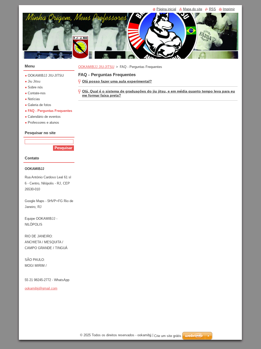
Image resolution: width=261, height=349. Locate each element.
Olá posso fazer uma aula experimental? (117, 81)
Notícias (34, 99)
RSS (212, 9)
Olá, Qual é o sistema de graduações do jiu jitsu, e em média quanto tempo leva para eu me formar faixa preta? (158, 93)
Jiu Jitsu (34, 81)
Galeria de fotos (39, 105)
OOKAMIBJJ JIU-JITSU (96, 67)
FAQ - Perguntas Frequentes (50, 111)
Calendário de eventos (44, 117)
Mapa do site (192, 9)
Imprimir (229, 9)
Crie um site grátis (167, 336)
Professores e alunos (43, 122)
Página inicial (166, 9)
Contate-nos (37, 93)
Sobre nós (35, 87)
